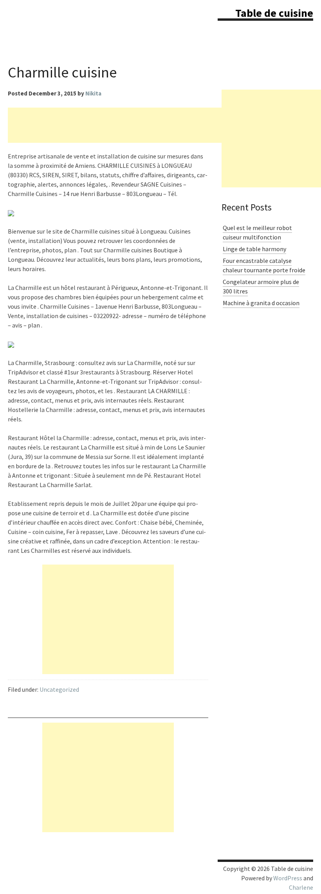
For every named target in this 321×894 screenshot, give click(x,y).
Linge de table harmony (254, 249)
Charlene (301, 887)
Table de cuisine (274, 13)
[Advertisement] (150, 125)
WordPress (287, 878)
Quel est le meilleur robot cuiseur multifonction (257, 232)
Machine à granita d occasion (261, 303)
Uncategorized (59, 689)
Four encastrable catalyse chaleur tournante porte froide (264, 265)
